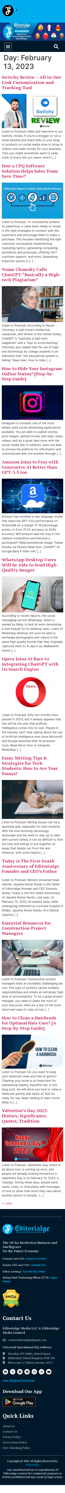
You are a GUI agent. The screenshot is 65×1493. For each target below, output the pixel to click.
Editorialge (32, 1464)
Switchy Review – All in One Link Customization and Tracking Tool (31, 82)
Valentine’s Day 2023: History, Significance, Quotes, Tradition (25, 1116)
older (7, 1203)
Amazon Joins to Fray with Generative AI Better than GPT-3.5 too (30, 467)
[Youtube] (48, 1371)
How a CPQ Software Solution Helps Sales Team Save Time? (30, 171)
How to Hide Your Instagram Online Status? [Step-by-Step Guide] (32, 374)
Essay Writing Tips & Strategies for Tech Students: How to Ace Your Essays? (30, 765)
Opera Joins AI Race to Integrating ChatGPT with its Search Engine (30, 664)
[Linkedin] (27, 1371)
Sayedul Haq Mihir (34, 1271)
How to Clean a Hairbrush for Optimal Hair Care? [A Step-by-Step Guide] (29, 1023)
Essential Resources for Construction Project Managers (26, 928)
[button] (8, 46)
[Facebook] (5, 1371)
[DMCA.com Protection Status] (11, 1307)
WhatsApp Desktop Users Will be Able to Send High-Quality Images (30, 565)
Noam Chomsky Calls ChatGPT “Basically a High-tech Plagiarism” (31, 274)
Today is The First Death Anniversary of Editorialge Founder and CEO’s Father (30, 866)
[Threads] (41, 1371)
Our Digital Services (19, 1380)
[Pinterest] (20, 1371)
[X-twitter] (12, 1371)
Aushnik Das (38, 1265)
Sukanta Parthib (36, 1258)
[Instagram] (34, 1371)
